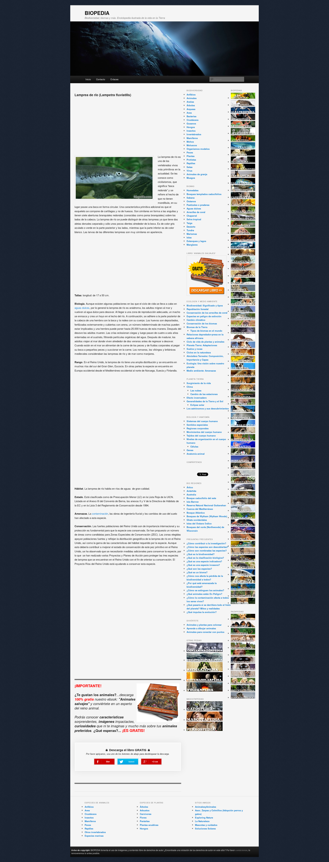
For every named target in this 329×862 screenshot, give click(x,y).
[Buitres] (243, 161)
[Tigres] (243, 581)
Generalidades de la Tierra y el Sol (205, 401)
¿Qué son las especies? (199, 568)
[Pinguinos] (243, 524)
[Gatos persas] (243, 662)
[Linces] (243, 403)
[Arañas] (243, 119)
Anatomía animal (196, 453)
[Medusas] (243, 446)
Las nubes (195, 390)
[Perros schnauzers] (243, 697)
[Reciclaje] (205, 670)
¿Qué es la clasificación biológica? (205, 557)
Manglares (192, 244)
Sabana (190, 197)
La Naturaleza (202, 821)
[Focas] (243, 290)
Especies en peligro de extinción (204, 316)
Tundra (190, 230)
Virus (189, 170)
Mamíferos (192, 138)
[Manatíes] (243, 418)
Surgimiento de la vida (199, 383)
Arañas (190, 101)
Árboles (191, 105)
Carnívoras (145, 814)
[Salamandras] (243, 560)
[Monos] (243, 453)
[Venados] (243, 596)
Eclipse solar (197, 404)
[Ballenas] (243, 147)
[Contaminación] (205, 651)
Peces (190, 152)
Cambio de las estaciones (204, 394)
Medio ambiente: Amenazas (201, 370)
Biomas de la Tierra (197, 327)
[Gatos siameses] (243, 669)
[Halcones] (243, 311)
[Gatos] (205, 709)
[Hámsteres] (243, 318)
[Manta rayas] (243, 425)
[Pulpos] (243, 531)
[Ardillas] (243, 126)
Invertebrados (194, 134)
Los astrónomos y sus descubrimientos (208, 408)
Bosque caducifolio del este (201, 498)
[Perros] (205, 730)
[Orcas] (243, 489)
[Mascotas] (205, 719)
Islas (189, 237)
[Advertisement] (128, 125)
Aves (189, 112)
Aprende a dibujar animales (201, 628)
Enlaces (115, 79)
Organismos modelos (198, 148)
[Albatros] (243, 112)
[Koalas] (243, 354)
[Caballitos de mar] (243, 169)
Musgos (191, 177)
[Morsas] (243, 460)
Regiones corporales (198, 428)
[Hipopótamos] (243, 332)
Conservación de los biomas (202, 323)
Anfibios (191, 94)
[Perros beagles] (243, 626)
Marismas (192, 233)
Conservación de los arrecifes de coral (207, 312)
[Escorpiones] (243, 275)
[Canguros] (243, 197)
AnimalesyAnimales (205, 806)
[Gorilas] (243, 297)
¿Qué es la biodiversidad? (201, 554)
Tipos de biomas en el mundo (206, 330)
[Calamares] (243, 183)
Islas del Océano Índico (199, 523)
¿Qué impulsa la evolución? (202, 612)
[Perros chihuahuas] (243, 640)
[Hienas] (243, 325)
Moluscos (192, 145)
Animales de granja (197, 174)
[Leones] (243, 382)
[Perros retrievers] (243, 683)
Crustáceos (192, 120)
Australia (191, 494)
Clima (190, 386)
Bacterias (191, 116)
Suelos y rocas (194, 348)
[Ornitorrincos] (243, 496)
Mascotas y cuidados (206, 825)
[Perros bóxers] (243, 633)
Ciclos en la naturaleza (199, 352)
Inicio (88, 79)
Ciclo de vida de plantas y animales (205, 341)
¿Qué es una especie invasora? (203, 565)
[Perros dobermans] (243, 647)
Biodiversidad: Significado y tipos (205, 305)
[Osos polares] (243, 510)
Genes (190, 450)
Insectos (191, 130)
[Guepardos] (243, 304)
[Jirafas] (243, 347)
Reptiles (191, 163)
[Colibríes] (243, 225)
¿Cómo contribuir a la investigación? (206, 543)
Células (194, 446)
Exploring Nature (204, 817)
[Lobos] (243, 410)
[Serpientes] (243, 567)
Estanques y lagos (196, 241)
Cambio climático (196, 319)
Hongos (191, 127)
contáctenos (241, 850)
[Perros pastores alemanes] (243, 676)
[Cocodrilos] (243, 218)
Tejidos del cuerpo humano (201, 435)
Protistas (191, 159)
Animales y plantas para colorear (204, 624)
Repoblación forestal (198, 309)
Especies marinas (94, 835)
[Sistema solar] (205, 680)
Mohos (190, 141)
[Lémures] (243, 368)
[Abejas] (243, 98)
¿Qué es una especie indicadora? (204, 561)
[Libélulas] (243, 396)
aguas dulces (82, 307)
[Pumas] (243, 539)
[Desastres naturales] (205, 660)
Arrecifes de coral (196, 212)
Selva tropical (194, 219)
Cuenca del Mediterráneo (200, 509)
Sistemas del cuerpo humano (202, 421)
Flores (143, 817)
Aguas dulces (194, 208)
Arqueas (191, 109)
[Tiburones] (243, 574)
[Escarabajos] (243, 268)
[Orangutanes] (243, 482)
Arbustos (144, 810)
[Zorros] (243, 603)
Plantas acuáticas (149, 825)
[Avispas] (243, 140)
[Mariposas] (243, 439)
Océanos (191, 201)
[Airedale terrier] (243, 619)
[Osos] (243, 503)
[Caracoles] (243, 204)
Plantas (190, 156)
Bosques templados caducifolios (204, 194)
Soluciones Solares (205, 828)
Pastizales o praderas (198, 205)
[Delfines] (243, 247)
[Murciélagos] (243, 468)
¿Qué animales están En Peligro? (204, 594)
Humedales (192, 190)
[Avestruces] (243, 133)
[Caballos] (243, 176)
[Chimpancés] (243, 211)
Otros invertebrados (95, 832)
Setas (189, 167)
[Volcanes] (205, 690)
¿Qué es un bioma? (197, 572)
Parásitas (145, 821)
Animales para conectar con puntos (205, 632)
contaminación (100, 513)
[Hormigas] (243, 339)
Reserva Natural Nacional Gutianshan (206, 505)
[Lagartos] (243, 361)
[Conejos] (243, 233)
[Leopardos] (243, 389)
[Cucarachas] (243, 240)
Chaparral (192, 215)
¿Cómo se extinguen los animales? (205, 590)
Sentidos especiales (197, 424)
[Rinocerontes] (243, 553)
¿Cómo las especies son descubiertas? (207, 547)
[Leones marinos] (243, 375)
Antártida (191, 491)
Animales (192, 98)
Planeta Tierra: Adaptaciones (202, 345)
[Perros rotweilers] (243, 690)
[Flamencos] (243, 282)
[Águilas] (243, 105)
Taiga (189, 223)
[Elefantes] (243, 261)
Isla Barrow (193, 501)
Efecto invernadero (197, 397)
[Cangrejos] (243, 190)
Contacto (100, 79)
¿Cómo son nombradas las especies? (207, 550)
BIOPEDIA (97, 12)
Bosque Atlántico (196, 512)
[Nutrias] (243, 475)
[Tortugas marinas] (243, 588)
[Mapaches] (243, 432)
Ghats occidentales (197, 519)
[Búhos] (243, 154)
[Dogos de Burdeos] (243, 655)
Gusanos (191, 123)
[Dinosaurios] (243, 254)
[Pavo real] (243, 517)
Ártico (190, 487)
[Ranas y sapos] (243, 546)
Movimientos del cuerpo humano (204, 432)
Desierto (191, 226)
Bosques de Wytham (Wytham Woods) (207, 516)
